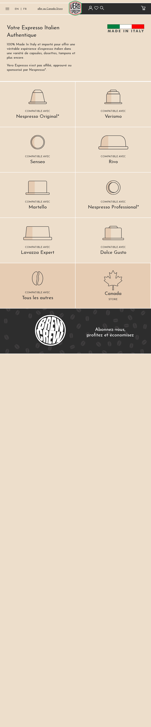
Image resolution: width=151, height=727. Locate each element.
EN (17, 9)
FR (25, 9)
